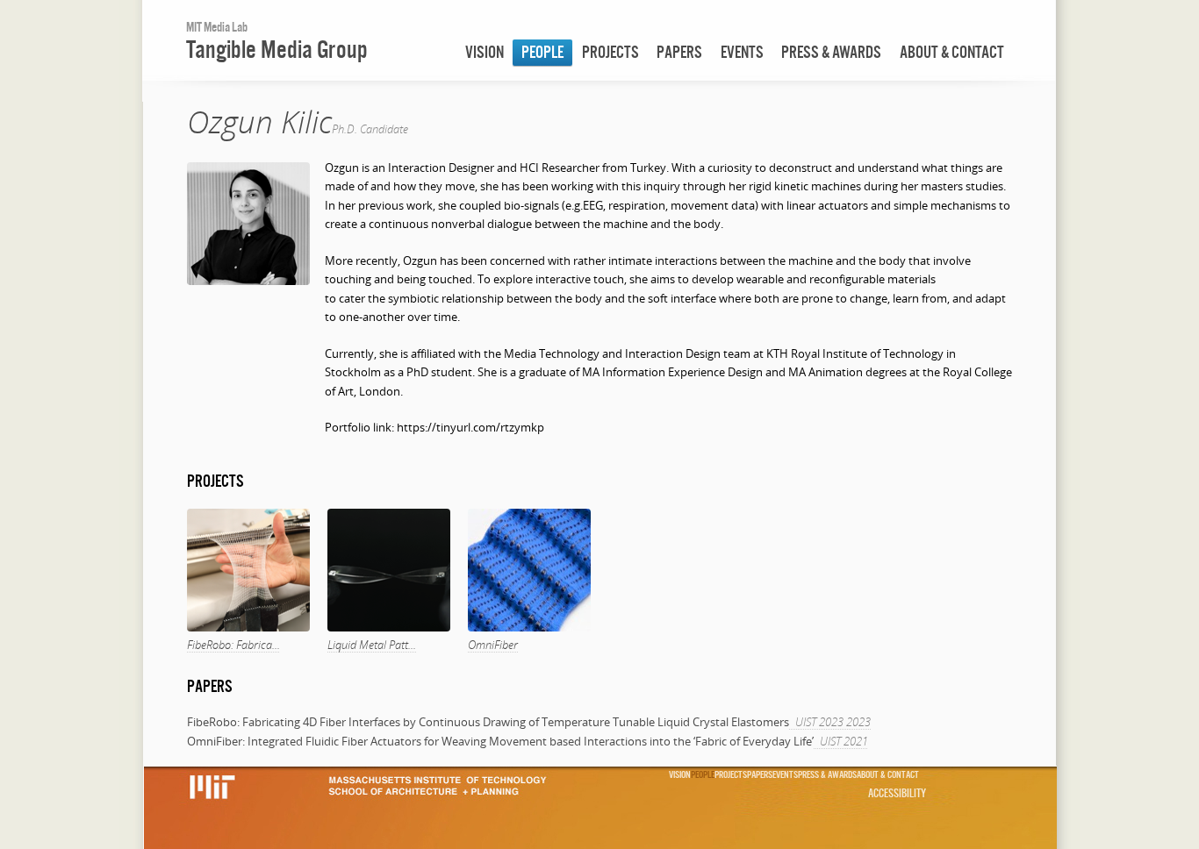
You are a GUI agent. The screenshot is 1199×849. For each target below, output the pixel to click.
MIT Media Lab (217, 26)
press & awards (831, 52)
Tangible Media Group (277, 49)
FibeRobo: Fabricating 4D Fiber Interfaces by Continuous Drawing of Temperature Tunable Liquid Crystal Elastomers (488, 722)
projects (610, 52)
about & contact (952, 52)
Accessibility (897, 793)
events (742, 52)
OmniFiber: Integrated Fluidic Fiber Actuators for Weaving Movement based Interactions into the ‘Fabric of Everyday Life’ (500, 741)
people (542, 52)
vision (484, 52)
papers (679, 52)
